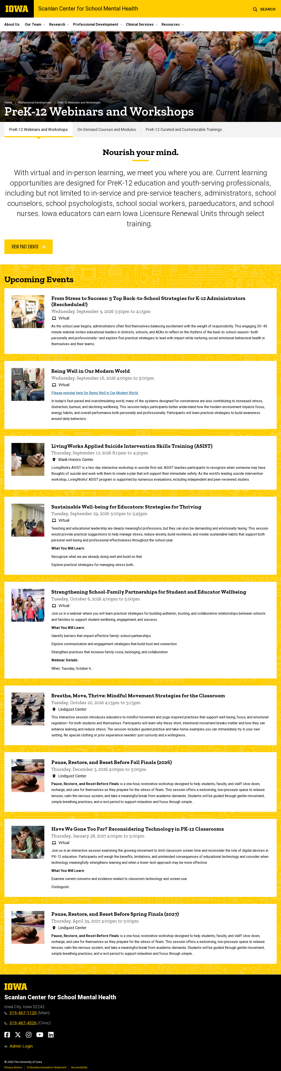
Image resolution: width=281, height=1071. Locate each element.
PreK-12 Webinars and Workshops (38, 129)
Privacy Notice (13, 1067)
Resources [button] (171, 24)
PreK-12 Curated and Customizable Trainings (184, 129)
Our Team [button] (33, 24)
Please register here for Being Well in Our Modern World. (95, 393)
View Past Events (25, 246)
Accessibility (79, 1067)
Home (8, 102)
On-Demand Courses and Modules (106, 129)
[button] (264, 9)
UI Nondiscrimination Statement (47, 1067)
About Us (12, 24)
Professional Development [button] (95, 24)
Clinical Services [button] (140, 24)
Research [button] (57, 24)
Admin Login (21, 1046)
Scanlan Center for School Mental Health (88, 9)
